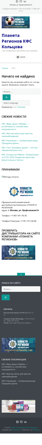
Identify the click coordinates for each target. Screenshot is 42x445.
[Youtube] (21, 1)
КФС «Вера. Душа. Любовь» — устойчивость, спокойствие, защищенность (15, 126)
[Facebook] (17, 1)
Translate (21, 107)
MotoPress (17, 430)
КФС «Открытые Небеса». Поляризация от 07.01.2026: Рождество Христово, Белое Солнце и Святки (20, 157)
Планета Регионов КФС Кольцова (23, 427)
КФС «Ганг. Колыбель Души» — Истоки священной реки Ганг (20, 149)
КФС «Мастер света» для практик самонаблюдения (17, 134)
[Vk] (24, 1)
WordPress (36, 430)
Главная (5, 68)
